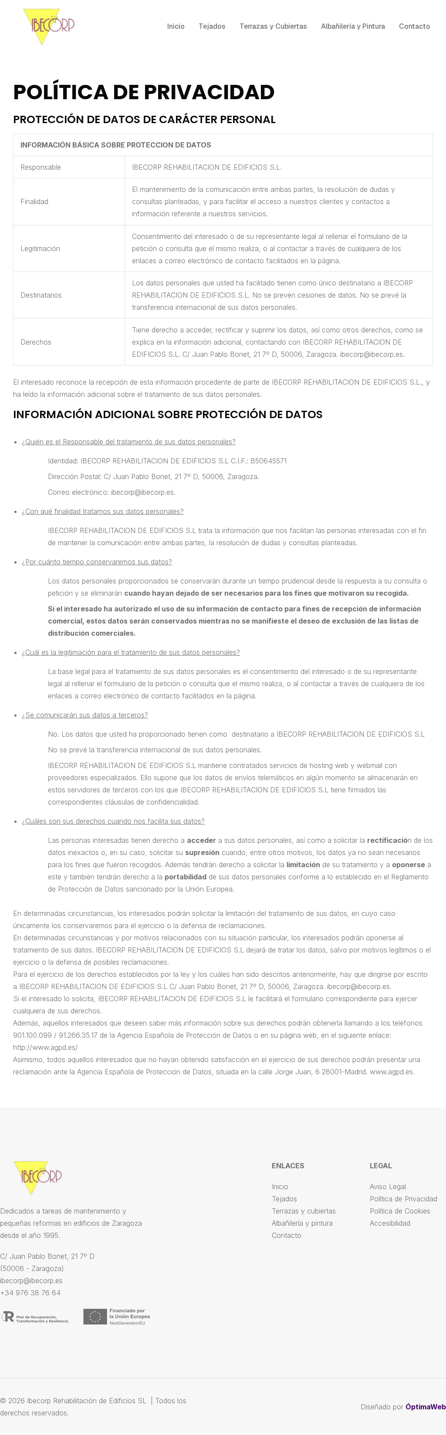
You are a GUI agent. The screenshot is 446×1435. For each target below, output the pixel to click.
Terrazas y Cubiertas (273, 26)
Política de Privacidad (403, 1198)
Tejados (212, 26)
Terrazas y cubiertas (304, 1211)
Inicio (176, 26)
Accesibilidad (390, 1223)
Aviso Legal (388, 1186)
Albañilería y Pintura (353, 26)
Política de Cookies (400, 1211)
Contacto (414, 26)
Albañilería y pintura (302, 1223)
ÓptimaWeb (425, 1406)
